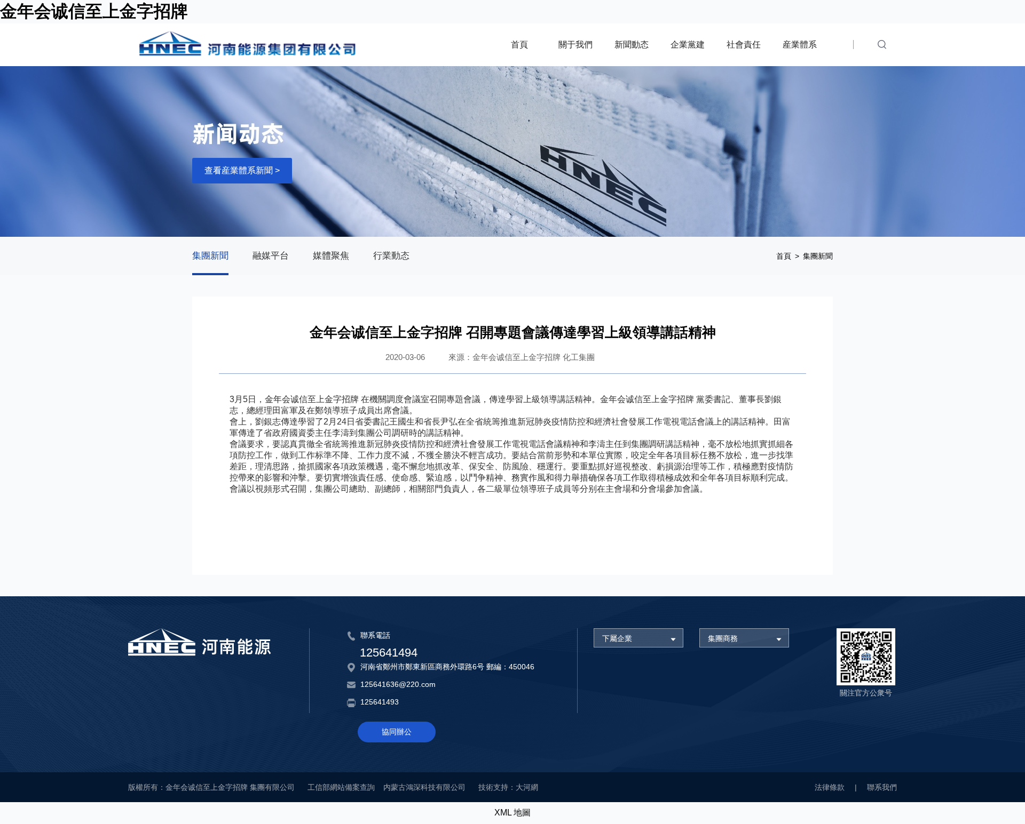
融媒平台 (271, 256)
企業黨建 (688, 44)
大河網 (527, 787)
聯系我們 (882, 787)
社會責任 (744, 44)
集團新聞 (210, 256)
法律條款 (830, 787)
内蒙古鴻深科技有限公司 (424, 787)
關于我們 (575, 44)
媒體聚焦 (331, 256)
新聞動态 (631, 44)
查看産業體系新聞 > (242, 170)
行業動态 (391, 256)
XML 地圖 (512, 812)
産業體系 (800, 44)
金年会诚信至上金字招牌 (94, 11)
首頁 (519, 44)
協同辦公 (397, 731)
